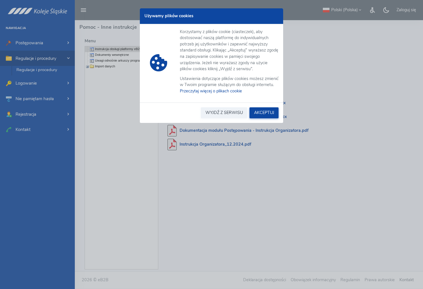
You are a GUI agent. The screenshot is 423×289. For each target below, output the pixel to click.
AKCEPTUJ (264, 112)
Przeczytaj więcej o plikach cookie (211, 91)
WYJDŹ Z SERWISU (224, 112)
